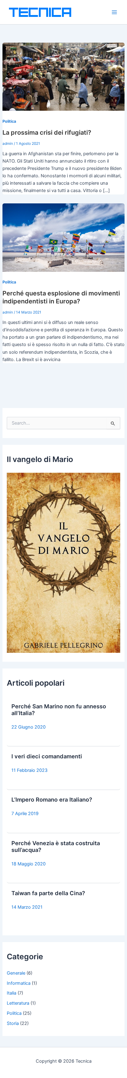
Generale (16, 973)
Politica (9, 121)
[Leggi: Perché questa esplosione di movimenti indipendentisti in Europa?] (63, 237)
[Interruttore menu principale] (114, 12)
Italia (11, 993)
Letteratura (18, 1003)
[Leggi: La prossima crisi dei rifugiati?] (63, 76)
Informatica (19, 983)
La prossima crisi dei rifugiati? (46, 132)
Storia (13, 1023)
